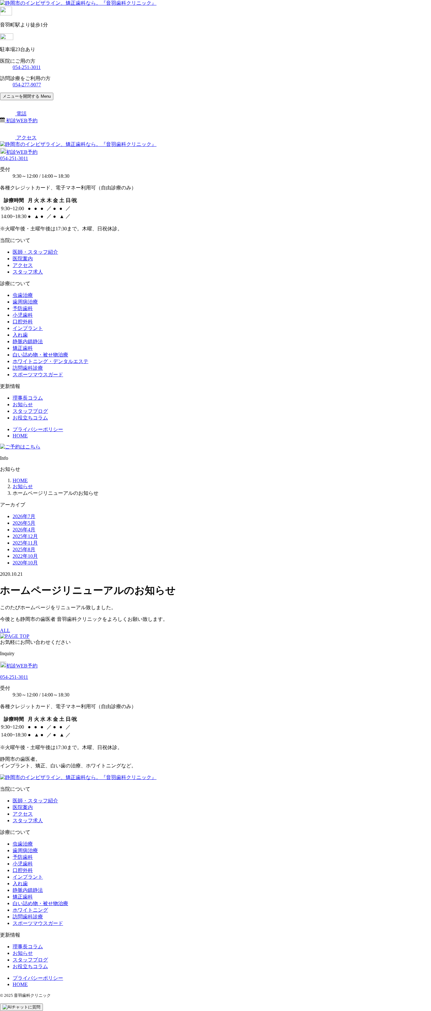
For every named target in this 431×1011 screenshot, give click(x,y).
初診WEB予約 (22, 152)
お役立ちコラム (30, 417)
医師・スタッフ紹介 (35, 252)
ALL (5, 630)
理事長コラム (28, 398)
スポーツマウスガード (38, 374)
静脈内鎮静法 (28, 341)
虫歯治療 (23, 295)
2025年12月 (25, 536)
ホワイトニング (30, 910)
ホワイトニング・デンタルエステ (50, 361)
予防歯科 (23, 308)
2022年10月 (25, 556)
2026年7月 (24, 516)
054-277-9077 (27, 84)
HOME (20, 435)
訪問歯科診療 (28, 368)
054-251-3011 (27, 67)
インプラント (28, 328)
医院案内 (23, 258)
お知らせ (23, 404)
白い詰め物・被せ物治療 (40, 354)
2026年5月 (24, 523)
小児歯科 (23, 315)
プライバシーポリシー (38, 429)
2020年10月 (25, 562)
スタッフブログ (30, 411)
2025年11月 (25, 543)
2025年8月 (24, 549)
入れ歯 (20, 335)
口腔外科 (23, 321)
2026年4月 (24, 529)
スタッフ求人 (28, 271)
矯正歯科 (23, 348)
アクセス (23, 265)
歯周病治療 (25, 301)
